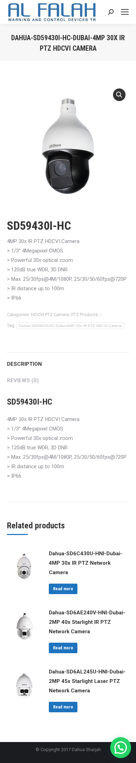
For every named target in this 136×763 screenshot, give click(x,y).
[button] (119, 94)
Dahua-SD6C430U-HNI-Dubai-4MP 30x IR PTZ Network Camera (85, 563)
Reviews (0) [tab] (23, 380)
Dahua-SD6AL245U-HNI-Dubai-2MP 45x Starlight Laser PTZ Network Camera (87, 681)
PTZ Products (84, 314)
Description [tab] (24, 364)
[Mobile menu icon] (125, 12)
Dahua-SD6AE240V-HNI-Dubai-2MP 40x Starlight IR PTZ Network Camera (87, 622)
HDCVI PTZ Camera (50, 314)
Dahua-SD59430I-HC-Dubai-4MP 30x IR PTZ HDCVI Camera (70, 326)
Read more (63, 588)
